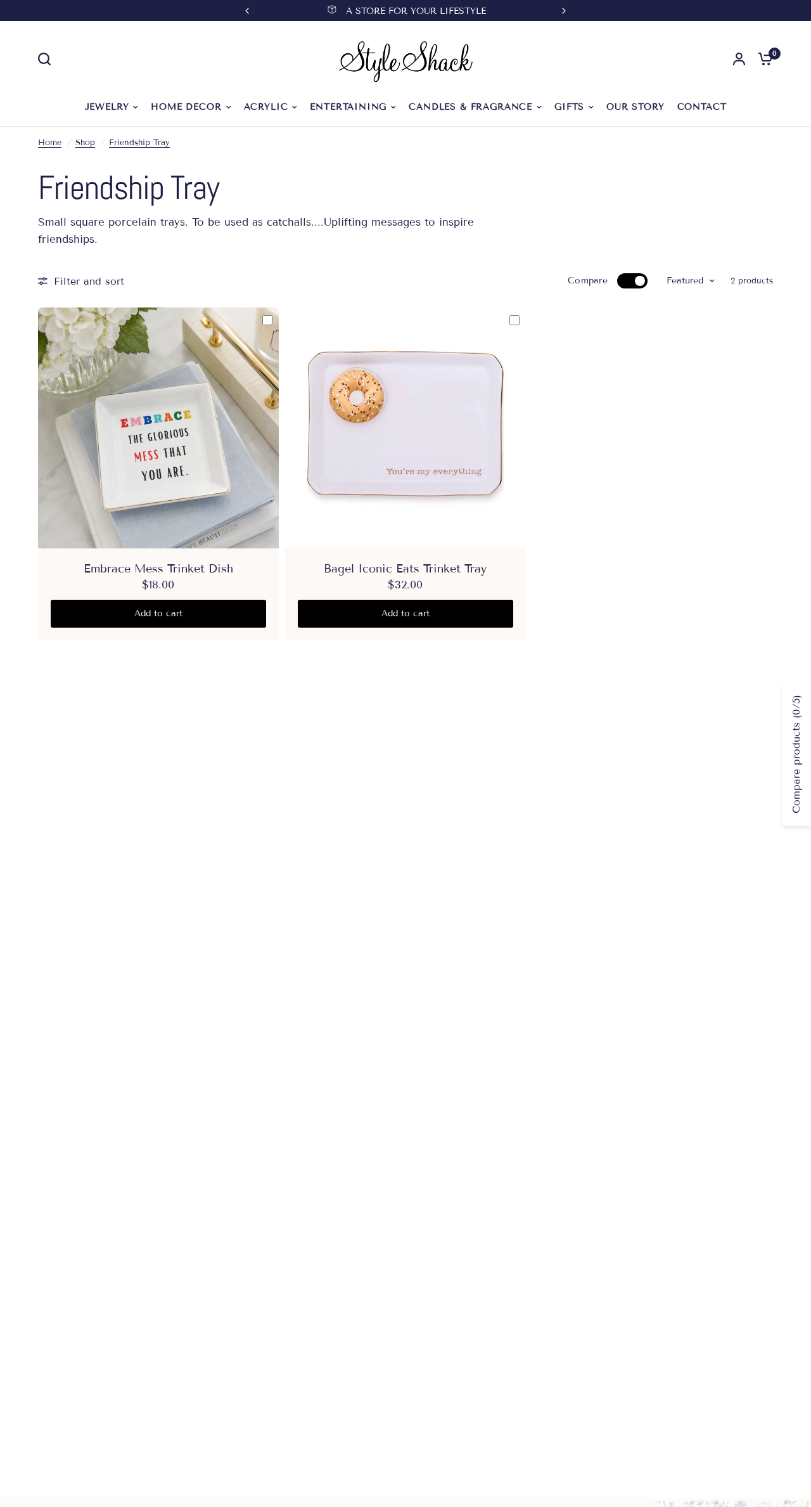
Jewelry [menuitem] (107, 106)
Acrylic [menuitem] (266, 106)
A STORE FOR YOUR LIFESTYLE (416, 11)
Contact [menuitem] (702, 106)
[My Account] (739, 59)
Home (49, 143)
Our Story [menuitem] (635, 106)
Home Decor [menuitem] (186, 106)
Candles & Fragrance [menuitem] (470, 106)
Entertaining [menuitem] (348, 106)
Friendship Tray (139, 143)
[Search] (47, 59)
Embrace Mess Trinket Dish (158, 569)
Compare (588, 280)
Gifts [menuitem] (569, 106)
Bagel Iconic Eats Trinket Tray (405, 569)
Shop (85, 143)
